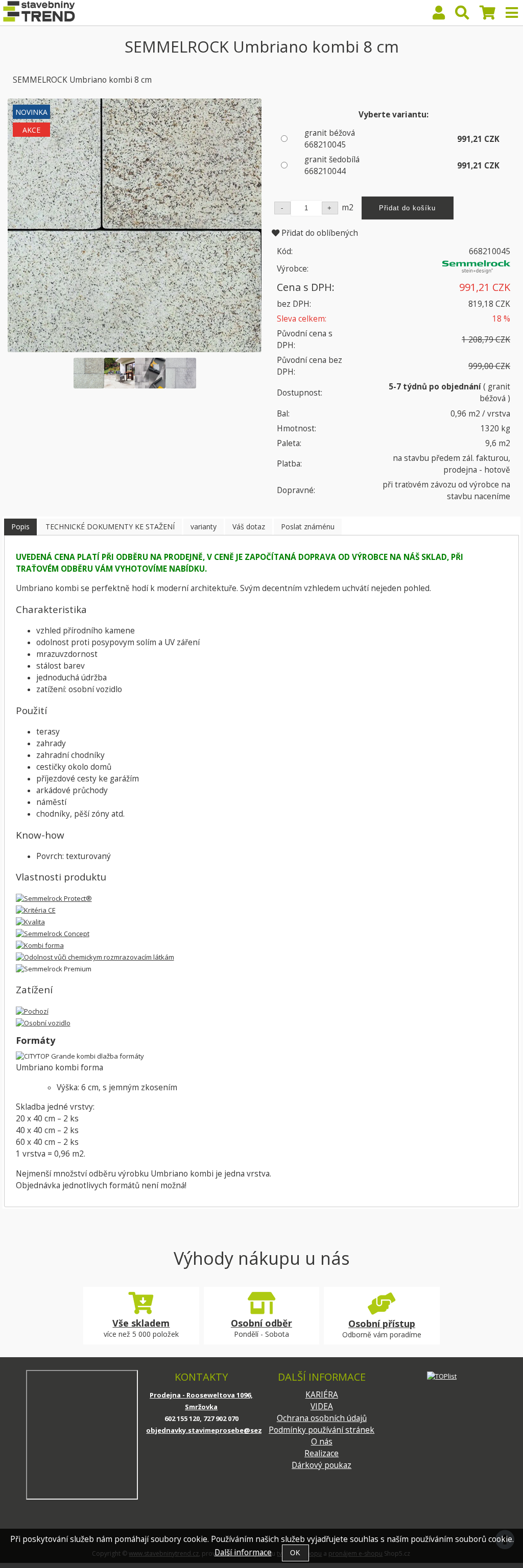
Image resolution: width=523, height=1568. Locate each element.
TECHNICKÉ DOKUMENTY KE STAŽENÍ (110, 526)
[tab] (20, 527)
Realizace (321, 1453)
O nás (321, 1441)
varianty (204, 526)
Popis (20, 526)
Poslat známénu (308, 526)
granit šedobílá (332, 165)
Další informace (243, 1552)
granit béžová (329, 139)
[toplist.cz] (442, 1375)
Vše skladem (141, 1323)
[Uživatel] (438, 15)
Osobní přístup (381, 1323)
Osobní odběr (261, 1323)
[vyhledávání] (462, 15)
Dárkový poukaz (321, 1465)
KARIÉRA (321, 1394)
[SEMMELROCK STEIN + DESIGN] (476, 270)
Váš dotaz (248, 526)
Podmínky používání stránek (321, 1430)
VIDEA (322, 1406)
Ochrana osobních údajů (322, 1418)
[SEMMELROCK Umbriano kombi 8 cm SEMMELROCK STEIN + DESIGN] (135, 225)
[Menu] (512, 13)
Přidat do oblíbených (318, 233)
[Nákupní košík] (487, 15)
